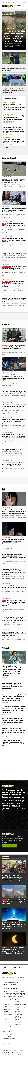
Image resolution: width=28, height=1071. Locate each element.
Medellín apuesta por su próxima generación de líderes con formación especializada (14, 268)
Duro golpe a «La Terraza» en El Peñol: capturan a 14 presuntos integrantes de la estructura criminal (14, 90)
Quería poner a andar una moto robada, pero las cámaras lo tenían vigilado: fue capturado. (13, 346)
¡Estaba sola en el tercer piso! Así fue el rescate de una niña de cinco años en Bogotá (14, 406)
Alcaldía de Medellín (9, 1008)
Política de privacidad (9, 1041)
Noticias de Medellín (7, 264)
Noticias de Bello (19, 996)
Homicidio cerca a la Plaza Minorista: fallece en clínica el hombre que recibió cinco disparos (13, 180)
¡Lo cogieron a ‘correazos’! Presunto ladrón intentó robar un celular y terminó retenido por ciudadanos (13, 464)
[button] (3, 2)
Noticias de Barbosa (20, 1003)
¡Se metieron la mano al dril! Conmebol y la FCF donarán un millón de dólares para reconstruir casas (13, 743)
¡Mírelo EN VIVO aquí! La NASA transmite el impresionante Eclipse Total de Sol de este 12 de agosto (13, 950)
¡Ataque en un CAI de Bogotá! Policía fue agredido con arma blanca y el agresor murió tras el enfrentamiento (13, 421)
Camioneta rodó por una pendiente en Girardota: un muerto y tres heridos (14, 254)
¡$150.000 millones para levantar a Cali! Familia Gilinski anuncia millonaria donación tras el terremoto (14, 556)
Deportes (17, 1012)
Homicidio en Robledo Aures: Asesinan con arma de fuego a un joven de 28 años (14, 299)
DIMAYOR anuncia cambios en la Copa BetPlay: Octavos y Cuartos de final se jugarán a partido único (13, 720)
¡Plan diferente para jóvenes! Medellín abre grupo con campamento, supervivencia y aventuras (13, 284)
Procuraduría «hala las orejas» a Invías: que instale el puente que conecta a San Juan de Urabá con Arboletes (14, 36)
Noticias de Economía (9, 102)
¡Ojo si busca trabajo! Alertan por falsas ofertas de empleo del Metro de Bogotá (14, 392)
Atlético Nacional (8, 1014)
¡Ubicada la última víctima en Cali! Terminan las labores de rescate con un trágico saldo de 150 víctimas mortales (13, 603)
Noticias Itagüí (7, 1003)
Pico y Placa (22, 2)
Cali (3, 489)
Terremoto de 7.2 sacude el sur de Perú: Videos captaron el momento (14, 902)
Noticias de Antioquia (10, 28)
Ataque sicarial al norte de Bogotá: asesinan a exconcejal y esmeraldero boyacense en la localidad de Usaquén (14, 436)
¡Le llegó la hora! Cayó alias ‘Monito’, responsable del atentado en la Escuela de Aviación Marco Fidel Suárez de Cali (14, 618)
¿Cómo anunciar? (8, 1036)
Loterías (6, 1011)
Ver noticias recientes (9, 148)
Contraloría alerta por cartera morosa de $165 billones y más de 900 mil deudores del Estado (13, 141)
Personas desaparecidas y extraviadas (19, 1022)
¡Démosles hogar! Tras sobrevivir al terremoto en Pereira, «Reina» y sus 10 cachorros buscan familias (12, 878)
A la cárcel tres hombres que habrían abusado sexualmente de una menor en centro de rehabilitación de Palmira (14, 511)
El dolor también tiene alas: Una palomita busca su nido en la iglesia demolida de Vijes (13, 541)
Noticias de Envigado (9, 998)
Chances (17, 1009)
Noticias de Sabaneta (9, 999)
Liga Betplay (7, 1017)
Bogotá (5, 324)
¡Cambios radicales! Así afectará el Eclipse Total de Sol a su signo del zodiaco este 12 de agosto (13, 925)
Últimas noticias (12, 2)
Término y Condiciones (9, 1038)
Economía (17, 1011)
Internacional (7, 1009)
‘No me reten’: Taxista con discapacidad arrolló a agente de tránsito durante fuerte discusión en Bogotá (13, 377)
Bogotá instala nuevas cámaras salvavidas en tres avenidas (11, 450)
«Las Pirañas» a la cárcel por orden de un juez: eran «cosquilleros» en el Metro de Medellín (14, 210)
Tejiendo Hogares (8, 1026)
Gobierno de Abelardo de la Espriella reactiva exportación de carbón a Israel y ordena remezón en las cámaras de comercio (13, 106)
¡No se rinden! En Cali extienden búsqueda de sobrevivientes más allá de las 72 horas (14, 587)
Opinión (6, 1019)
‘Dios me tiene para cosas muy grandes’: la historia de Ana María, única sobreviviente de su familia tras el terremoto (13, 571)
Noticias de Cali (6, 598)
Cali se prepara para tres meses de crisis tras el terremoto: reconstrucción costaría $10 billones (14, 633)
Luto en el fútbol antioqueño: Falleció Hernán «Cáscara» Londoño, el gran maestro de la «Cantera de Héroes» (14, 731)
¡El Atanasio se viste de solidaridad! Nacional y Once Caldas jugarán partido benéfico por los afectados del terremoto (13, 709)
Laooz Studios (18, 1054)
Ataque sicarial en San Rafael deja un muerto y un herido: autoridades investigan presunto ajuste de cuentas (13, 118)
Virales (5, 857)
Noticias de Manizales (9, 996)
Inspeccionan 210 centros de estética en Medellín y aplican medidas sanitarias (14, 240)
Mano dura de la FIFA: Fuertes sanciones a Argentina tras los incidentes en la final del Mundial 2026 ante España (13, 685)
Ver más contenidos (9, 845)
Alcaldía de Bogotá (20, 1008)
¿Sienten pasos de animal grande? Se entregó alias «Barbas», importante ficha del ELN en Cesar (13, 68)
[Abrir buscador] (17, 2)
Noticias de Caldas (19, 998)
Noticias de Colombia (8, 65)
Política (17, 1019)
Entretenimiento (8, 1012)
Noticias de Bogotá (7, 432)
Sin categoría (7, 137)
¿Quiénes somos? (8, 1034)
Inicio (5, 991)
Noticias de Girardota (8, 251)
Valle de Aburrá (9, 158)
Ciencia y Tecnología (20, 1017)
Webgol (5, 648)
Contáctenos (7, 1043)
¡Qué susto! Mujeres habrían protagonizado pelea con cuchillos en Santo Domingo (13, 225)
